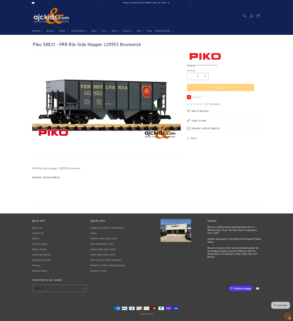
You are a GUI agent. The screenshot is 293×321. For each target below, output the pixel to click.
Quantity (191, 70)
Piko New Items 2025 (101, 243)
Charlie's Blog (39, 243)
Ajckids (150, 314)
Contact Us (38, 233)
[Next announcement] (191, 3)
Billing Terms (39, 249)
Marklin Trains (98, 270)
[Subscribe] (83, 288)
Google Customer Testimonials (107, 227)
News (93, 233)
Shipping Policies (41, 260)
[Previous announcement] (101, 3)
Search (36, 238)
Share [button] (193, 138)
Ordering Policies (41, 254)
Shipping (191, 65)
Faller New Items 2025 (102, 254)
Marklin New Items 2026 (103, 238)
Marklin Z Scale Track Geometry (107, 265)
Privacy (36, 265)
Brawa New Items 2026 (103, 249)
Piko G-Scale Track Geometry (106, 260)
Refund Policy (39, 270)
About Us (37, 227)
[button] (37, 31)
